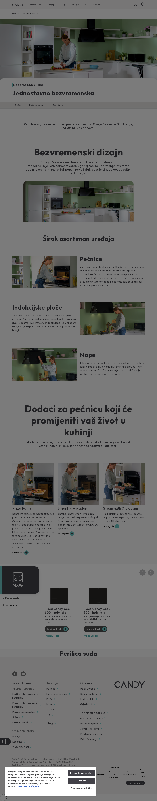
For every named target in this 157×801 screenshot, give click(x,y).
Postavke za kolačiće (81, 788)
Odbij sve (81, 780)
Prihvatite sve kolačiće (81, 773)
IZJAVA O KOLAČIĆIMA (28, 786)
